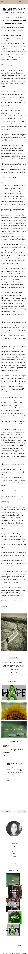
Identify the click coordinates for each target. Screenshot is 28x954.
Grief (10, 664)
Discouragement (20, 662)
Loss (21, 664)
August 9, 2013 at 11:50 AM (14, 767)
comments (14, 676)
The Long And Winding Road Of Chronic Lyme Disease (14, 668)
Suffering (11, 666)
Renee (8, 745)
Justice (18, 664)
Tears (21, 666)
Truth (16, 669)
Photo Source (14, 657)
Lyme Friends (11, 665)
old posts (22, 811)
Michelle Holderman (17, 763)
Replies (11, 760)
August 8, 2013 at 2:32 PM (13, 747)
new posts (6, 811)
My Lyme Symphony (14, 9)
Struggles (5, 666)
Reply (4, 755)
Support (17, 666)
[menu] (2, 2)
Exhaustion (5, 664)
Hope (13, 664)
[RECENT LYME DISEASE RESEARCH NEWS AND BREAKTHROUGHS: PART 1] (13, 936)
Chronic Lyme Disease (10, 662)
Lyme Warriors (20, 665)
